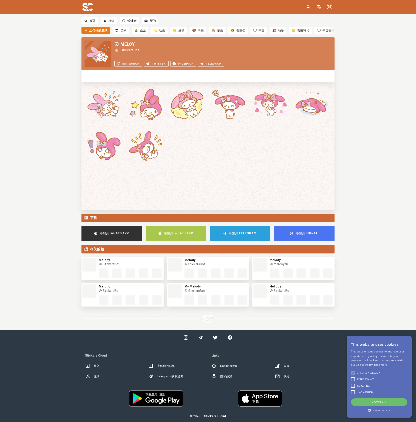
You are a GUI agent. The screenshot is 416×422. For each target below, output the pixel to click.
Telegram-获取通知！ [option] (172, 376)
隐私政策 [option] (226, 376)
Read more (380, 364)
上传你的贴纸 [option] (166, 366)
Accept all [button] (379, 402)
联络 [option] (286, 376)
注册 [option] (97, 376)
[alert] (379, 377)
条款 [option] (286, 366)
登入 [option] (97, 366)
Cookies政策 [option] (228, 366)
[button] (319, 7)
